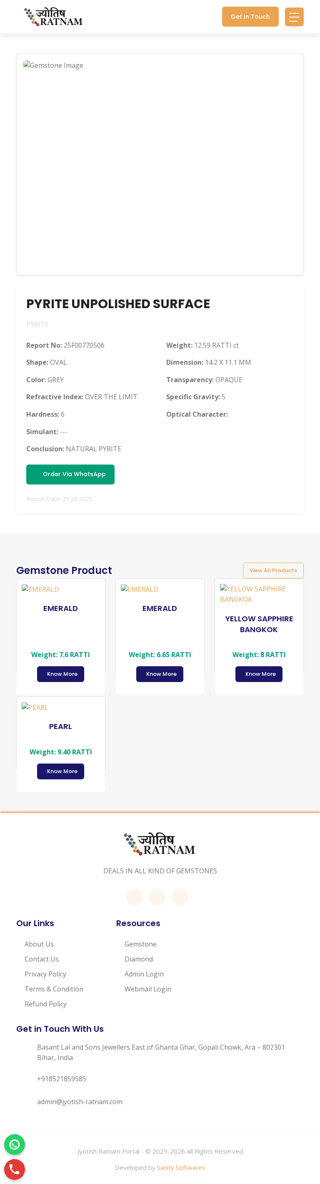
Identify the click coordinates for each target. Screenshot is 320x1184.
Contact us (42, 959)
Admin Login (144, 974)
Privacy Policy (45, 974)
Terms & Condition (54, 989)
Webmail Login (148, 989)
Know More (62, 674)
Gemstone (141, 944)
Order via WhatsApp (73, 474)
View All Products (273, 570)
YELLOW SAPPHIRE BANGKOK (259, 624)
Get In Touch (250, 16)
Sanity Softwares (181, 1167)
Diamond (139, 959)
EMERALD (60, 608)
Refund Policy (46, 1004)
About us (39, 944)
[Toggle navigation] (294, 16)
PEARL (60, 726)
